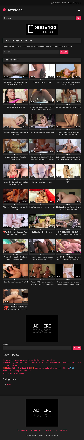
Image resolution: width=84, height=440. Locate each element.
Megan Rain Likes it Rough (13, 373)
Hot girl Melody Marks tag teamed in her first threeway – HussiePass (29, 360)
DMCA (49, 430)
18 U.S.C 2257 (61, 430)
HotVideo (14, 9)
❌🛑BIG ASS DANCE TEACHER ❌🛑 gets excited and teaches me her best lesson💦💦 (38, 368)
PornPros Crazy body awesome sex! (17, 371)
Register (78, 3)
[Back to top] (77, 433)
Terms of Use (22, 430)
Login (70, 3)
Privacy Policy (36, 430)
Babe (9, 385)
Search (5, 344)
